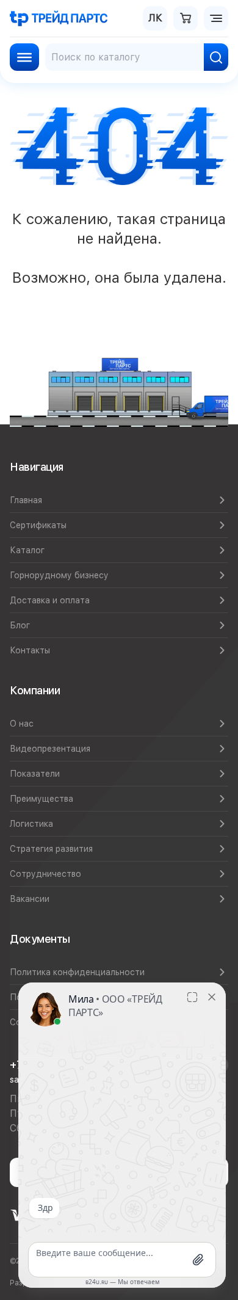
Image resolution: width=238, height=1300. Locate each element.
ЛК (155, 18)
